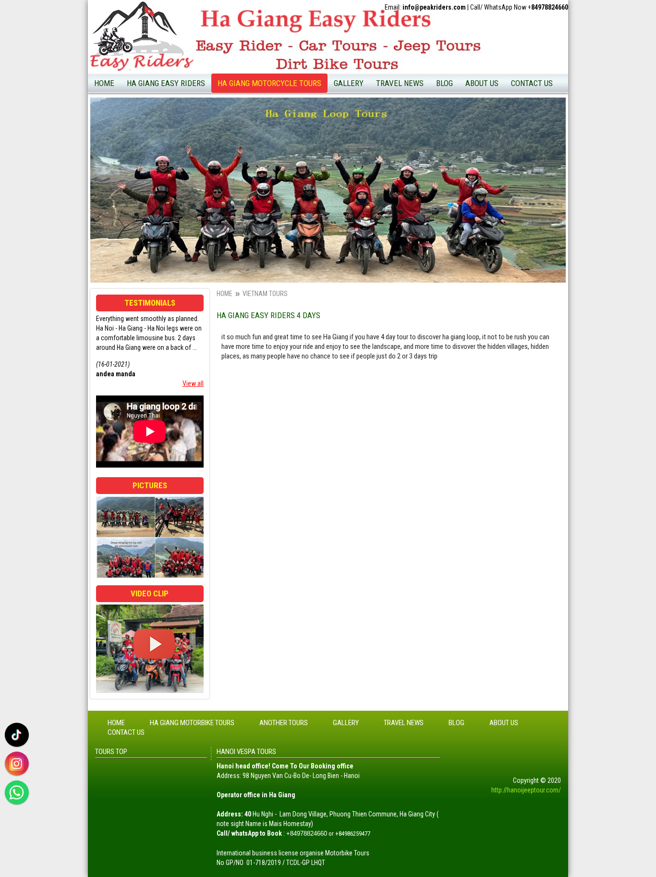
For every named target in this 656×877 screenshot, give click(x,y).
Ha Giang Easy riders (166, 83)
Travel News (400, 83)
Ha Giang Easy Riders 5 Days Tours (181, 245)
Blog (444, 83)
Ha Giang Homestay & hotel (481, 117)
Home (104, 83)
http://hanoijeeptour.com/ (526, 790)
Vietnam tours (265, 293)
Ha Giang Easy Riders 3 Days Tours (181, 144)
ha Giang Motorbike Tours (478, 162)
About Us (481, 83)
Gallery (349, 83)
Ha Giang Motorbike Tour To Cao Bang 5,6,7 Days (178, 266)
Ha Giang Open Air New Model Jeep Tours (182, 180)
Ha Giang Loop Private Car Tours (178, 230)
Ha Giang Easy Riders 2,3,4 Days (177, 102)
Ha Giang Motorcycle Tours (261, 102)
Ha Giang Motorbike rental (479, 102)
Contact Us (532, 83)
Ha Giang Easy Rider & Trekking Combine (176, 123)
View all (193, 383)
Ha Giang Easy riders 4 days (171, 159)
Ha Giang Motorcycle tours (269, 83)
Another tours (283, 722)
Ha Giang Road (463, 147)
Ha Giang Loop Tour (251, 147)
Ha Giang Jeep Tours (162, 201)
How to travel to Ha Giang (419, 189)
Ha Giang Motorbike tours (192, 722)
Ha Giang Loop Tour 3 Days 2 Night (181, 215)
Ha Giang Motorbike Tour (258, 132)
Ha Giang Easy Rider (251, 117)
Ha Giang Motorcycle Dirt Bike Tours (183, 287)
